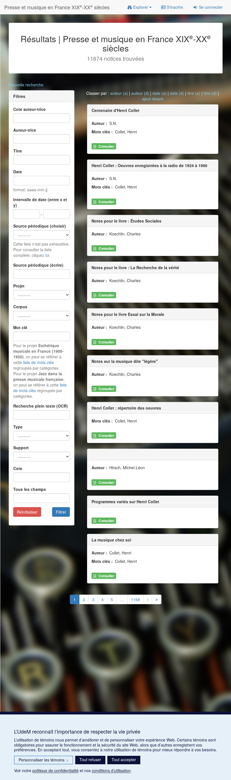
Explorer (140, 7)
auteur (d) (140, 93)
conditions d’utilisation (111, 770)
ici (47, 255)
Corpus (20, 306)
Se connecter (210, 7)
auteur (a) (119, 93)
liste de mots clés (38, 362)
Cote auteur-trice (29, 109)
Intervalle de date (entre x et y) (40, 202)
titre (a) (193, 93)
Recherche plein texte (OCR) (40, 406)
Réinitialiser (27, 512)
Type (18, 427)
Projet (19, 286)
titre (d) (210, 93)
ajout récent (152, 99)
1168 (135, 599)
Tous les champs (29, 489)
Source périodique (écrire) (38, 265)
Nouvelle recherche (26, 84)
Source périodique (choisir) (39, 226)
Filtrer (61, 512)
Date (17, 171)
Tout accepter (124, 759)
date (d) (177, 93)
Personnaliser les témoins (43, 760)
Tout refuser (90, 759)
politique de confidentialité (55, 770)
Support (21, 447)
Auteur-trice (24, 130)
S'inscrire (174, 7)
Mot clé (20, 327)
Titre (17, 151)
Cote (17, 468)
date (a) (159, 93)
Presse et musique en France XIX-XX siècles (57, 7)
